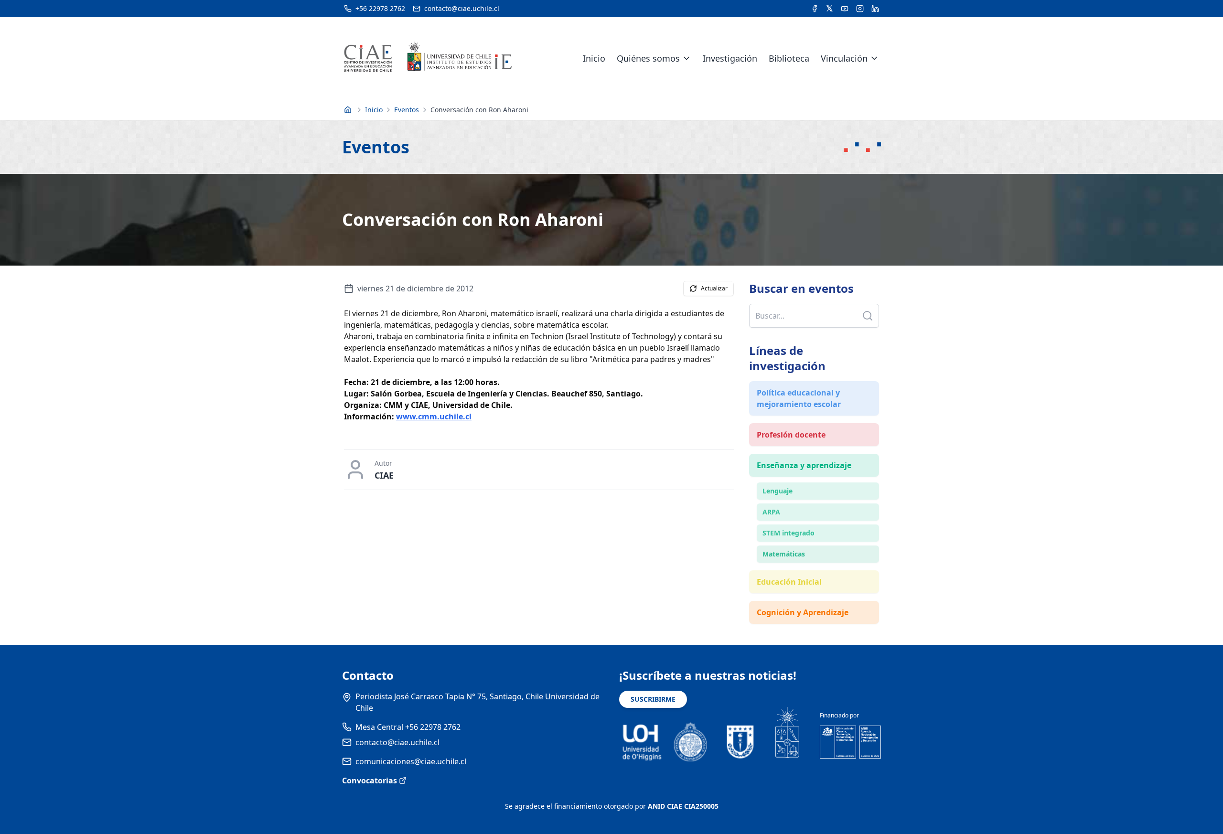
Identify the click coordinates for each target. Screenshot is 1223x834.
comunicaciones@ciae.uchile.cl (410, 761)
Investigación (730, 58)
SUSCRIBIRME (653, 699)
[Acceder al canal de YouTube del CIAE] (844, 8)
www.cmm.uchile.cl (434, 416)
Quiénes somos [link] (648, 58)
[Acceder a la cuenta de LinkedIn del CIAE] (875, 8)
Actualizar (714, 288)
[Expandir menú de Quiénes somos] (686, 58)
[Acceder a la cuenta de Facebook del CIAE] (814, 8)
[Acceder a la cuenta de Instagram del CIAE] (860, 8)
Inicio (594, 58)
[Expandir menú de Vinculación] (874, 58)
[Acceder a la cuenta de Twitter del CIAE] (829, 8)
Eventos (406, 109)
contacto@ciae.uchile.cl (397, 742)
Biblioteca (789, 58)
